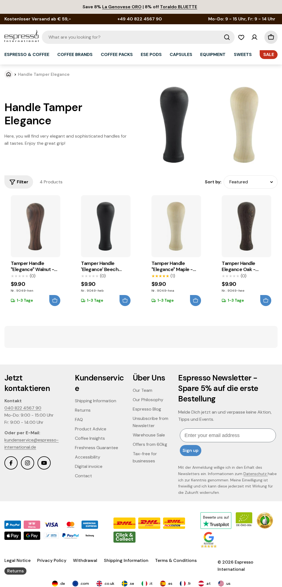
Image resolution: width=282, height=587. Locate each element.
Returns (15, 571)
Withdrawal (85, 560)
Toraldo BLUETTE (178, 7)
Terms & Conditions (176, 560)
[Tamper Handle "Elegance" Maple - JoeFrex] (176, 226)
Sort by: (213, 182)
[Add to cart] (54, 300)
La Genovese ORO (122, 7)
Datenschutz (255, 473)
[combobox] (138, 37)
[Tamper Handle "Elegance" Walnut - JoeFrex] (35, 226)
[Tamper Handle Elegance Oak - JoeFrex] (246, 226)
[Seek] (227, 37)
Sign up (191, 450)
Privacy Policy (51, 560)
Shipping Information (126, 560)
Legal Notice (17, 560)
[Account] (254, 37)
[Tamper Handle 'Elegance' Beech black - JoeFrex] (106, 226)
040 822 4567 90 (22, 408)
